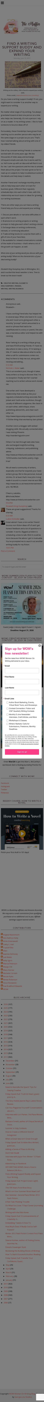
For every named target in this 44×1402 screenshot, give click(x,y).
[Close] (39, 645)
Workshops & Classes (18, 720)
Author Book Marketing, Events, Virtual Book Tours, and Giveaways (23, 703)
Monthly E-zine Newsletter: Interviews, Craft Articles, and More (23, 715)
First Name (9, 677)
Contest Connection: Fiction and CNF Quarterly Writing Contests (22, 709)
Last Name (9, 688)
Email (7, 666)
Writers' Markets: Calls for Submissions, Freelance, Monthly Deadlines (22, 726)
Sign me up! (22, 752)
